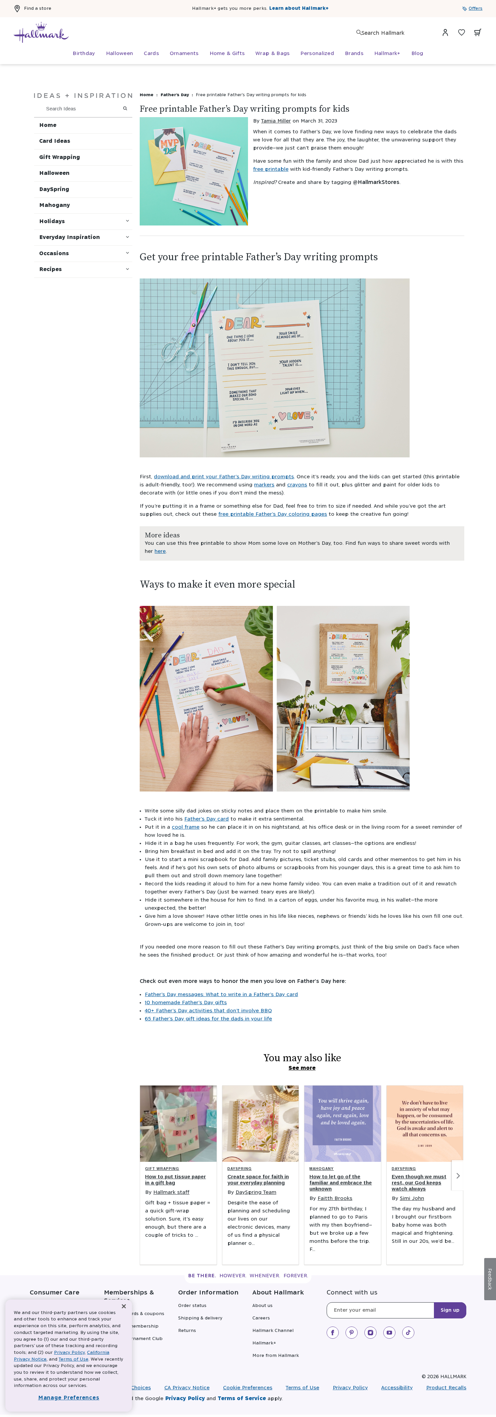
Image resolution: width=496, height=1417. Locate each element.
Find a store (37, 8)
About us (262, 1306)
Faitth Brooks (335, 1198)
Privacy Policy (350, 1387)
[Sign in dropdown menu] (445, 32)
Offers (476, 8)
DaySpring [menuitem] (54, 189)
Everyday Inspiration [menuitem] (69, 237)
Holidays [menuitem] (52, 221)
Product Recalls (446, 1387)
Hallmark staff (171, 1192)
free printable (270, 169)
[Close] (124, 1306)
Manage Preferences (69, 1397)
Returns (187, 1331)
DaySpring (239, 1169)
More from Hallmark (275, 1356)
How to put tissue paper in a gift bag (175, 1179)
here (160, 551)
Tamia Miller (276, 121)
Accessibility (397, 1387)
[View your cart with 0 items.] (478, 32)
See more (301, 1068)
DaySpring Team (256, 1192)
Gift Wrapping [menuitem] (59, 157)
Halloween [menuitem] (54, 173)
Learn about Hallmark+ (299, 8)
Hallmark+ (264, 1343)
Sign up (450, 1310)
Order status (192, 1306)
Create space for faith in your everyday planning (258, 1179)
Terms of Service (242, 1398)
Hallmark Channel (273, 1331)
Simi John (412, 1198)
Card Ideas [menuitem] (54, 141)
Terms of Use (302, 1387)
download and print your (186, 476)
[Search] (359, 32)
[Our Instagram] (370, 1333)
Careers (261, 1318)
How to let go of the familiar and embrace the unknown (340, 1183)
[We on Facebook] (333, 1333)
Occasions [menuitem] (54, 253)
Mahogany (321, 1169)
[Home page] (41, 32)
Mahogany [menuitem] (54, 205)
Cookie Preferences (247, 1387)
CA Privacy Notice (187, 1387)
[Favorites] (461, 32)
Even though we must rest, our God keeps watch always (419, 1183)
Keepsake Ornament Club (133, 1339)
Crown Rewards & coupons (134, 1314)
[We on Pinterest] (352, 1333)
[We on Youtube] (389, 1333)
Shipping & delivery (200, 1318)
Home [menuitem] (47, 125)
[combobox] (394, 33)
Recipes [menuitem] (50, 269)
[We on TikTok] (408, 1333)
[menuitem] (83, 53)
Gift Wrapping (162, 1169)
